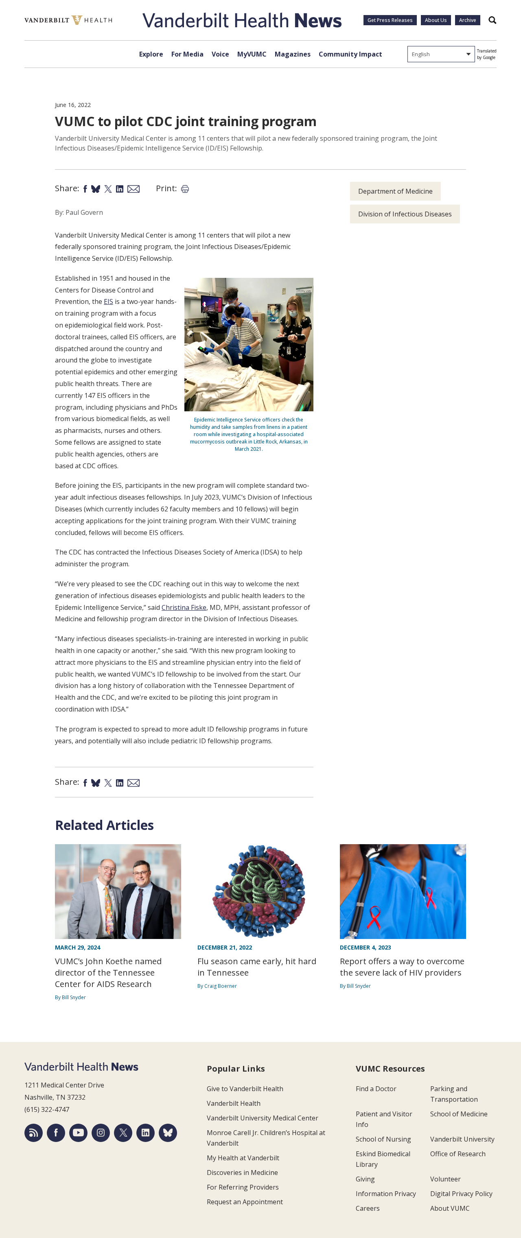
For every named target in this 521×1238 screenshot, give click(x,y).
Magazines (293, 54)
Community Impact (350, 54)
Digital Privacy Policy (461, 1193)
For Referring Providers (243, 1187)
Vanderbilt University (462, 1139)
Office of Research (458, 1153)
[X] (123, 1133)
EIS (108, 301)
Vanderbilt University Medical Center (262, 1118)
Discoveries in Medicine (242, 1172)
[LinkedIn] (145, 1133)
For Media (187, 54)
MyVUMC (252, 54)
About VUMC (450, 1208)
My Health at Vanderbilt (243, 1157)
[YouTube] (78, 1133)
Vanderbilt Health (233, 1103)
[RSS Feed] (33, 1133)
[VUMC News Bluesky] (168, 1133)
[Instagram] (101, 1133)
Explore (151, 54)
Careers (368, 1208)
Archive (467, 20)
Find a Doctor (376, 1088)
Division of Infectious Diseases (405, 214)
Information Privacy (386, 1193)
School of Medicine (459, 1113)
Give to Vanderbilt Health (245, 1088)
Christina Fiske (184, 607)
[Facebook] (56, 1133)
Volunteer (445, 1179)
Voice (220, 54)
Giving (365, 1179)
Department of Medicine (395, 191)
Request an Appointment (245, 1201)
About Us (436, 20)
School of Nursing (383, 1139)
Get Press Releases (390, 20)
